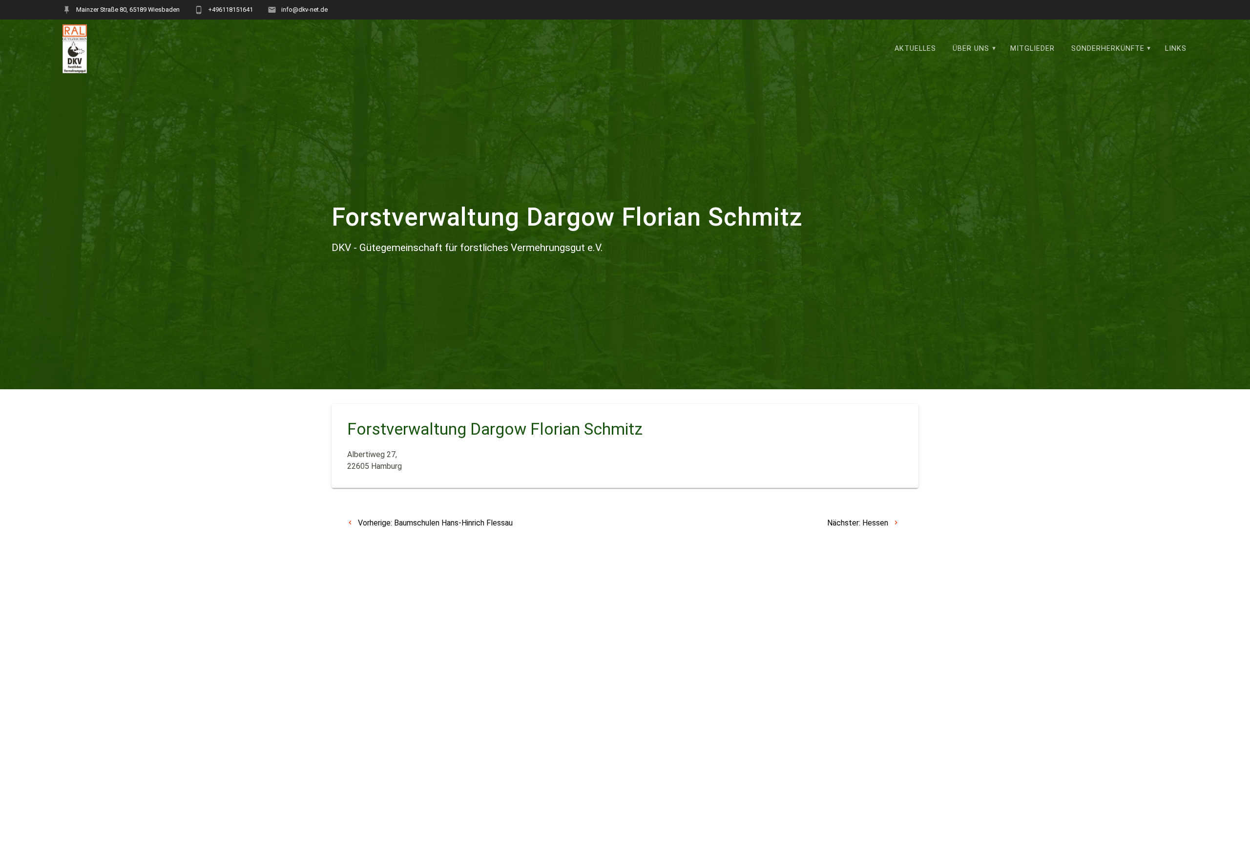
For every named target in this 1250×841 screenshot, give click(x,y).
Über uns (971, 48)
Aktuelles (915, 48)
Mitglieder (1032, 48)
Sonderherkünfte (1108, 48)
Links (1176, 48)
